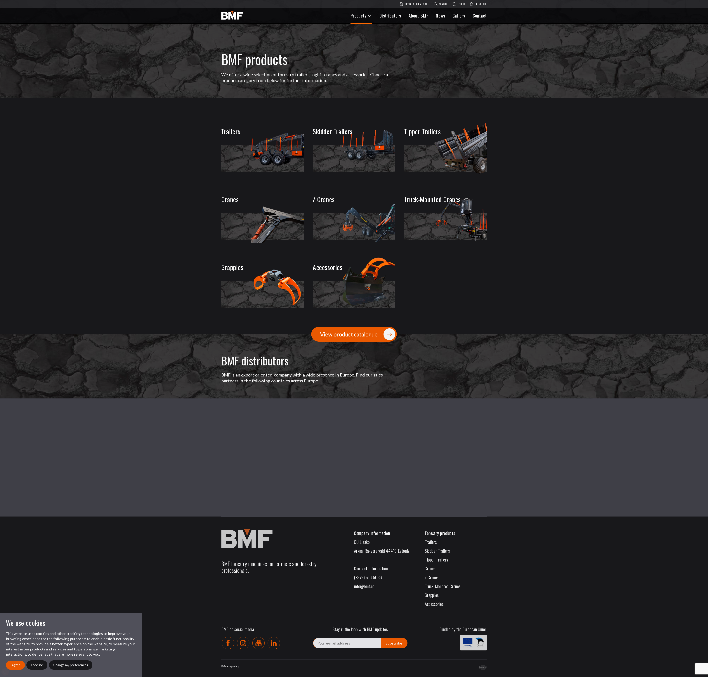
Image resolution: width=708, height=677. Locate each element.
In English (481, 4)
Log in (461, 4)
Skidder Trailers (437, 550)
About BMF (418, 15)
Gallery (458, 15)
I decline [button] (37, 665)
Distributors (390, 15)
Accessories (434, 603)
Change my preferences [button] (70, 665)
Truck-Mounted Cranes (443, 586)
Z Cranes (432, 577)
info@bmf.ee (364, 586)
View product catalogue (349, 334)
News (440, 15)
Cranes (430, 568)
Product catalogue (417, 4)
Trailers (431, 541)
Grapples (432, 595)
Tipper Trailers (436, 559)
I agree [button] (15, 665)
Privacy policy (230, 666)
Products (358, 15)
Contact (480, 15)
